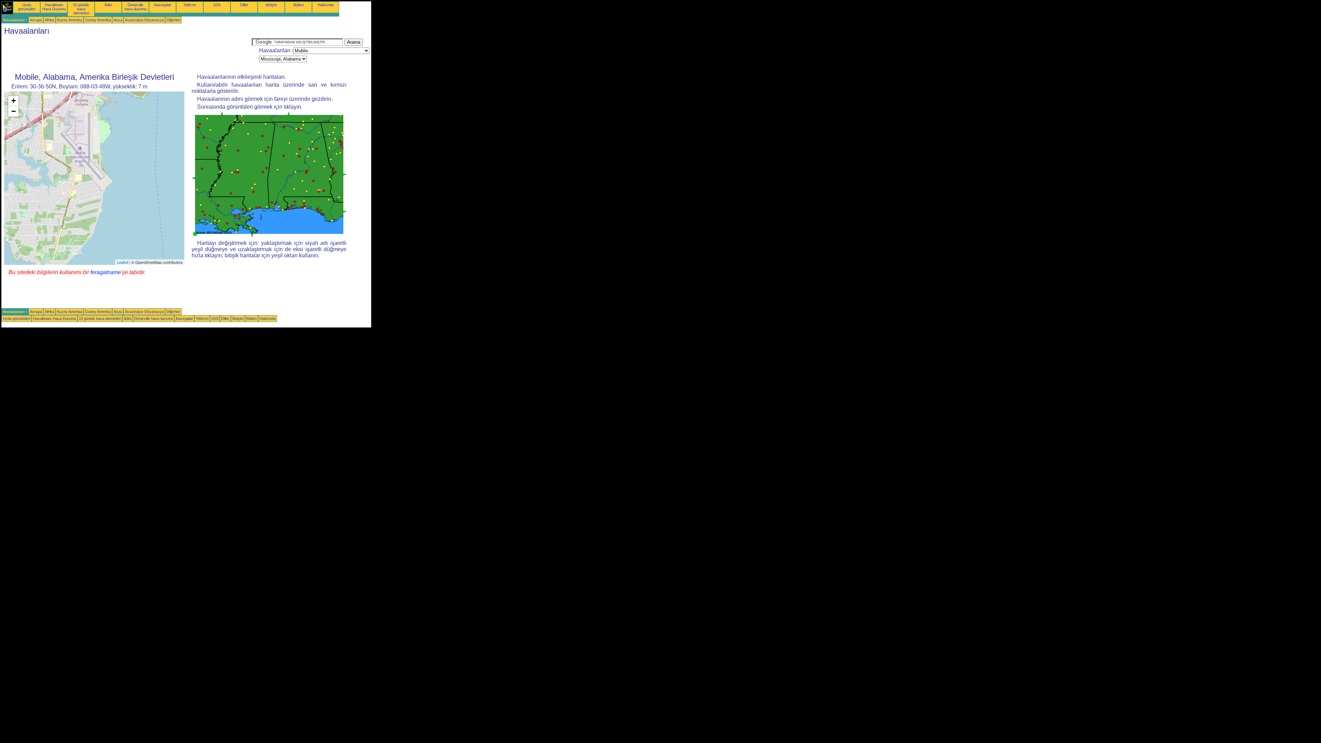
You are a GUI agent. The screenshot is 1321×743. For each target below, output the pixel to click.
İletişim (271, 5)
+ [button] (13, 100)
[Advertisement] (126, 54)
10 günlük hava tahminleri (81, 9)
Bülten (298, 5)
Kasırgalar (162, 5)
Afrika (49, 20)
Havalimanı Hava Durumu (54, 7)
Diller (244, 5)
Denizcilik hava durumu (136, 7)
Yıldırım (189, 5)
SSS (217, 5)
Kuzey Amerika (69, 20)
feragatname (105, 272)
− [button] (13, 111)
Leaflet (122, 262)
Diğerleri (173, 20)
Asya (118, 20)
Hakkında (326, 5)
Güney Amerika (98, 20)
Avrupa (36, 20)
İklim (108, 5)
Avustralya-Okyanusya (144, 20)
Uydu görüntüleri (26, 7)
